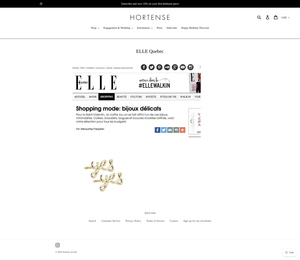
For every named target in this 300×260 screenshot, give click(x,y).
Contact (174, 220)
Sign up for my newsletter (197, 220)
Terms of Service (155, 220)
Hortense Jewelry (70, 252)
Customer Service (110, 220)
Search (92, 220)
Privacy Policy (133, 220)
